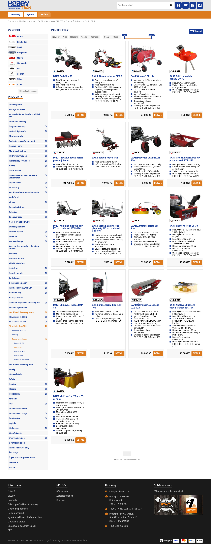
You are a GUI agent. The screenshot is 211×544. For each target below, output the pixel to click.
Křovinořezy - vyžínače (19, 161)
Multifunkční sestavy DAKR (21, 312)
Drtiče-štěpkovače (17, 131)
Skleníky (13, 253)
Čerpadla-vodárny (17, 126)
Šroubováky (14, 418)
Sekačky (13, 212)
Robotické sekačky (17, 121)
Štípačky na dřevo (17, 227)
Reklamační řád (16, 513)
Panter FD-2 (18, 347)
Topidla (12, 423)
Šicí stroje (13, 452)
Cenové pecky (15, 104)
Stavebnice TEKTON (18, 317)
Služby (44, 14)
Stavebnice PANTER (18, 326)
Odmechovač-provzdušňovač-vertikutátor (23, 176)
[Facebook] (200, 5)
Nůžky (12, 166)
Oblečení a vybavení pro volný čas (24, 302)
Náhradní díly (15, 293)
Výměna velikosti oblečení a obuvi (25, 517)
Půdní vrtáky (15, 197)
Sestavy (15, 335)
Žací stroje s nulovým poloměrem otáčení (24, 247)
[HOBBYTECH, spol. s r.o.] (19, 5)
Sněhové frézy (15, 217)
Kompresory (14, 394)
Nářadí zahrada (16, 273)
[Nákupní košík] (185, 5)
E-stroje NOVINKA (17, 109)
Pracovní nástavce (19, 339)
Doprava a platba (16, 521)
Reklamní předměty (18, 307)
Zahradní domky (16, 258)
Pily (10, 403)
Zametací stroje (16, 241)
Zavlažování (14, 278)
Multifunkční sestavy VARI (21, 364)
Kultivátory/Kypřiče (18, 156)
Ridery (12, 202)
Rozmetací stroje (17, 207)
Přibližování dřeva (17, 263)
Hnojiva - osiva (16, 146)
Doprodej (94, 37)
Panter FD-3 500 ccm (21, 360)
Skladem (74, 37)
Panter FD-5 (18, 355)
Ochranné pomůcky (18, 283)
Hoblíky (12, 384)
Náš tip (84, 37)
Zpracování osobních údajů (22, 526)
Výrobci (30, 14)
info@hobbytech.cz (119, 491)
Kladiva (12, 389)
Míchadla (13, 399)
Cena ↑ (107, 37)
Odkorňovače (15, 170)
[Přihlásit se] (178, 5)
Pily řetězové (15, 182)
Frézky (12, 379)
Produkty (15, 14)
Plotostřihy (14, 187)
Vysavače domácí (17, 438)
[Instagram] (192, 5)
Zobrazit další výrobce (28, 91)
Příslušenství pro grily (19, 448)
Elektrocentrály (16, 136)
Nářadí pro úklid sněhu (19, 222)
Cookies (60, 500)
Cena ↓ (116, 37)
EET (10, 530)
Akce (65, 37)
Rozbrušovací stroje (18, 413)
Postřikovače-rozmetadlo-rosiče (24, 192)
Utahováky (14, 428)
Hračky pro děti (16, 297)
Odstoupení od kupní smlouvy (23, 504)
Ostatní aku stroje (17, 443)
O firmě (11, 491)
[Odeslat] (171, 5)
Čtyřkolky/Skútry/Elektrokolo (22, 457)
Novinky (56, 37)
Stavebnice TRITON (17, 321)
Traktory (13, 236)
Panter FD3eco (19, 351)
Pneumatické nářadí (18, 408)
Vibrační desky (16, 433)
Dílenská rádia (15, 374)
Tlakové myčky (16, 231)
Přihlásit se (62, 491)
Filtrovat (197, 31)
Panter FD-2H (19, 343)
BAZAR (12, 467)
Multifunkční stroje (17, 151)
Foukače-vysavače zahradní (22, 141)
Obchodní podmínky (18, 508)
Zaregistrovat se (64, 495)
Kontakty (12, 500)
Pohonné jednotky (19, 330)
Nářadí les (13, 268)
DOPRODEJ (14, 462)
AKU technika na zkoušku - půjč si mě (24, 115)
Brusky (12, 369)
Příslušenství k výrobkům (20, 288)
